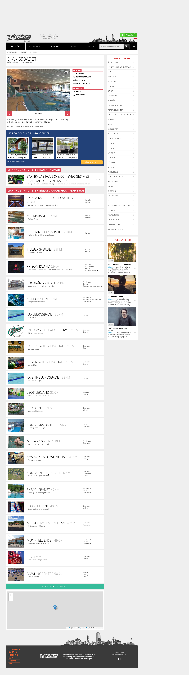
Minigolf (111, 158)
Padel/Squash (113, 172)
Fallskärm (112, 100)
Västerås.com (12, 52)
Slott (110, 201)
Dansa (110, 91)
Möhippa (111, 162)
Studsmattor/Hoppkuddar (119, 205)
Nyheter (55, 46)
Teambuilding (113, 215)
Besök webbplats (83, 77)
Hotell (75, 46)
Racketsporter (114, 181)
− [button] (11, 598)
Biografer (112, 81)
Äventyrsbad (113, 62)
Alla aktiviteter (116, 229)
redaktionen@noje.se (119, 654)
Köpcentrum (113, 134)
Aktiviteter (23, 52)
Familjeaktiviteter (115, 105)
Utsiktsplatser (114, 224)
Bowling (111, 86)
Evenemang (35, 46)
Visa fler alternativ (90, 162)
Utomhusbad (113, 220)
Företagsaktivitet (115, 110)
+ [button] (11, 595)
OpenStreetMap (84, 628)
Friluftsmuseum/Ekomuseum (120, 115)
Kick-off (111, 124)
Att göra (16, 46)
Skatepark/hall (114, 196)
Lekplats (111, 148)
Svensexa (111, 210)
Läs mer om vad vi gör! (83, 659)
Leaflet (69, 628)
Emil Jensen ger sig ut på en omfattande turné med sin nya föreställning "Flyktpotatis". (119, 335)
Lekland (111, 143)
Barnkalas (112, 77)
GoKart (111, 119)
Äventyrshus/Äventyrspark (119, 67)
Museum (111, 167)
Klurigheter (113, 129)
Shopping (112, 191)
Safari (110, 186)
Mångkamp (112, 153)
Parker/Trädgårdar (116, 177)
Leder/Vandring (114, 139)
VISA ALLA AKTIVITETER (53, 586)
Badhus (111, 72)
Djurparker (112, 96)
